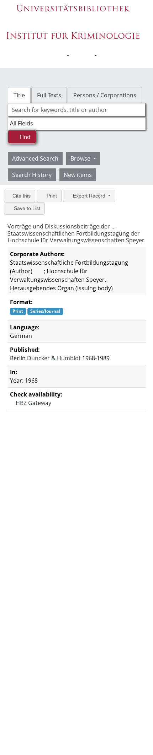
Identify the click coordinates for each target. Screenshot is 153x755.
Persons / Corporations (104, 95)
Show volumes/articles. (41, 425)
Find (24, 136)
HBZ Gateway (32, 403)
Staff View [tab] (64, 469)
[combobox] (77, 110)
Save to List (26, 208)
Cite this (21, 196)
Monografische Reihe (38, 448)
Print (51, 196)
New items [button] (78, 175)
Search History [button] (32, 175)
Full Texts (49, 95)
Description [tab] (25, 469)
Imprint (78, 568)
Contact (78, 561)
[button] (64, 55)
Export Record (89, 196)
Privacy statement (78, 576)
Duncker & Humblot (54, 358)
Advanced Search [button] (35, 158)
